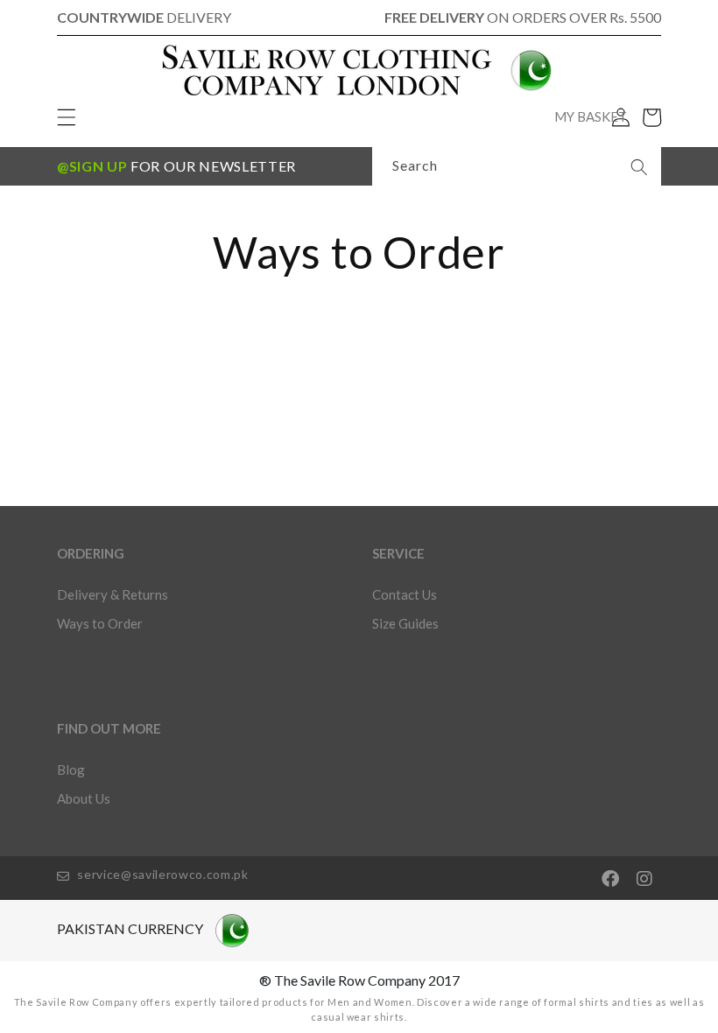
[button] (651, 117)
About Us (83, 798)
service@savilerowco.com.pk (161, 874)
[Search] (639, 167)
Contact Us (404, 594)
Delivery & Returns (112, 594)
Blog (71, 769)
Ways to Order (100, 623)
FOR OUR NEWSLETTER (176, 166)
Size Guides (405, 623)
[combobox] (516, 166)
